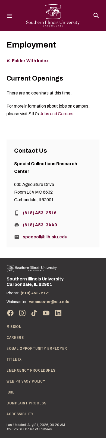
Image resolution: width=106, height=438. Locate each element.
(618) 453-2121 (35, 293)
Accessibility (20, 414)
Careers (15, 337)
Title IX (14, 359)
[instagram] (22, 313)
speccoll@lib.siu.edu (45, 237)
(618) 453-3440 (40, 225)
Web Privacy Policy (26, 381)
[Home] (32, 268)
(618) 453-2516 (40, 213)
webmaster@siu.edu (49, 302)
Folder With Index (30, 60)
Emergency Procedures (31, 370)
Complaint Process (26, 403)
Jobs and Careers (56, 113)
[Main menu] (10, 15)
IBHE (11, 392)
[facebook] (10, 313)
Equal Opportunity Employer (37, 348)
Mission (14, 326)
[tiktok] (34, 313)
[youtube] (46, 313)
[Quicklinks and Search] (96, 15)
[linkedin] (58, 313)
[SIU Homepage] (53, 15)
